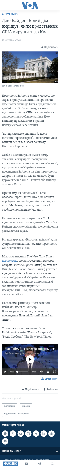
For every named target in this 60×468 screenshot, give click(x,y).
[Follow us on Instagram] (28, 433)
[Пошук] (52, 464)
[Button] (49, 47)
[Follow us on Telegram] (36, 433)
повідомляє (9, 260)
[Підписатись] (5, 441)
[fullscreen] (54, 371)
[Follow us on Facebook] (5, 433)
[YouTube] (26, 464)
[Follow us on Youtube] (21, 433)
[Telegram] (39, 464)
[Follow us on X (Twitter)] (13, 433)
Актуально (10, 14)
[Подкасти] (51, 433)
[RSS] (43, 433)
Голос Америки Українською (25, 353)
